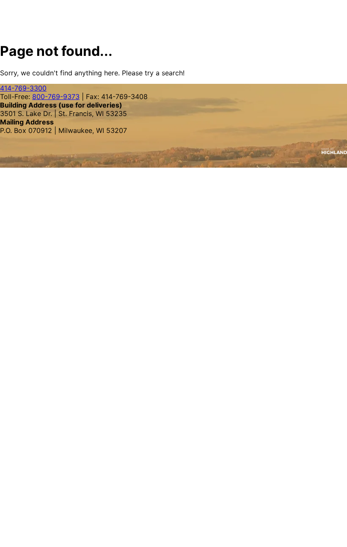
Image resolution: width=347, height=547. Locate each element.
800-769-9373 (56, 96)
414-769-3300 (23, 88)
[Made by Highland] (173, 151)
